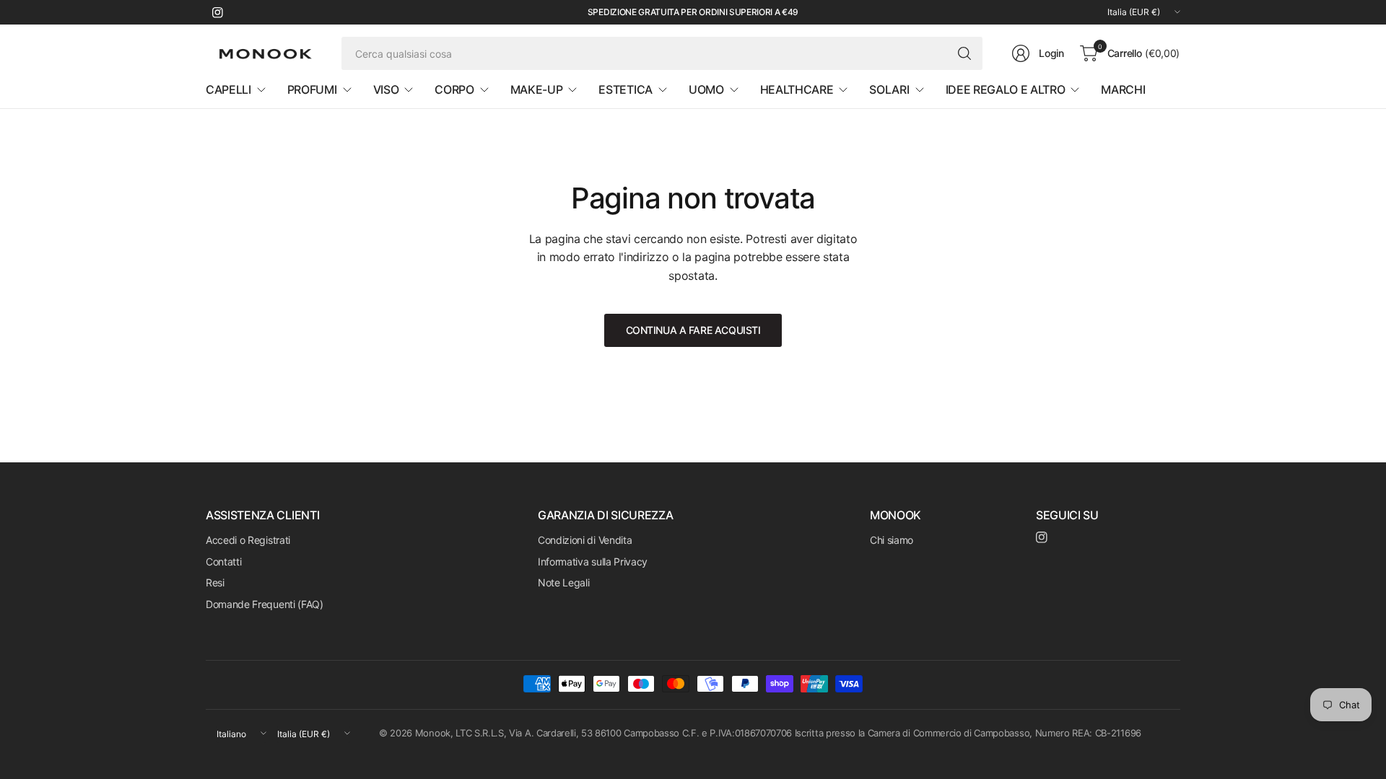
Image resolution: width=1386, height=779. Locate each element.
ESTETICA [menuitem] (625, 89)
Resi (215, 582)
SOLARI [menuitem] (889, 89)
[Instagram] (217, 12)
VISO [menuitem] (386, 89)
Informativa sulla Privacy (593, 561)
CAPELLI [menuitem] (228, 89)
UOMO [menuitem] (706, 89)
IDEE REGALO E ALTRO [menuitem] (1005, 89)
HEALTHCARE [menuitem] (797, 89)
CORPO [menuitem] (454, 89)
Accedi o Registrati (248, 540)
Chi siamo (891, 540)
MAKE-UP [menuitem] (536, 89)
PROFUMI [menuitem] (312, 89)
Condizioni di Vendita (585, 540)
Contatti (223, 561)
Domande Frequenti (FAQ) (264, 604)
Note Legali (563, 582)
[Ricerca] (964, 53)
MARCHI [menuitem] (1123, 89)
